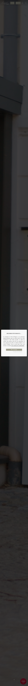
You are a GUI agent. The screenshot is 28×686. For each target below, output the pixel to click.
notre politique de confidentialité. (17, 345)
